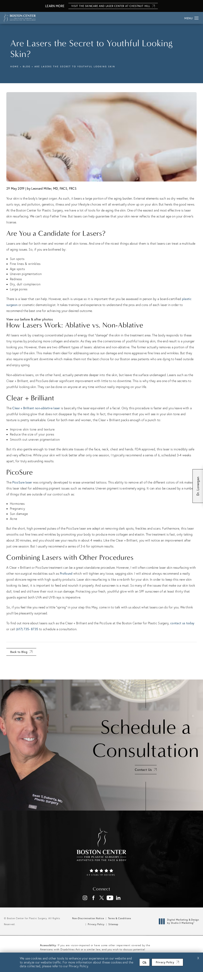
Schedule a (145, 739)
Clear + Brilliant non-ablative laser (36, 408)
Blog (27, 66)
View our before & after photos (29, 319)
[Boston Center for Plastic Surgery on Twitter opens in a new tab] (102, 898)
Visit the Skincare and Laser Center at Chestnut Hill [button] (110, 6)
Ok (145, 962)
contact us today (182, 623)
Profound (66, 573)
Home (14, 66)
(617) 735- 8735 (27, 629)
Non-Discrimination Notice (88, 918)
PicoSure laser (22, 482)
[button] (196, 18)
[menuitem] (85, 898)
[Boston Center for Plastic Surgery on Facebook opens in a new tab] (93, 898)
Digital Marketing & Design (183, 921)
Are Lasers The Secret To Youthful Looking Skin (74, 66)
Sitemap (113, 924)
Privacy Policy (96, 924)
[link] (101, 872)
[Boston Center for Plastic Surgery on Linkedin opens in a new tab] (118, 898)
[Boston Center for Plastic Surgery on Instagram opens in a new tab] (85, 898)
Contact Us (143, 769)
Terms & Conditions (119, 918)
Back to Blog (19, 652)
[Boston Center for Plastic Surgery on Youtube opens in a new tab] (110, 898)
